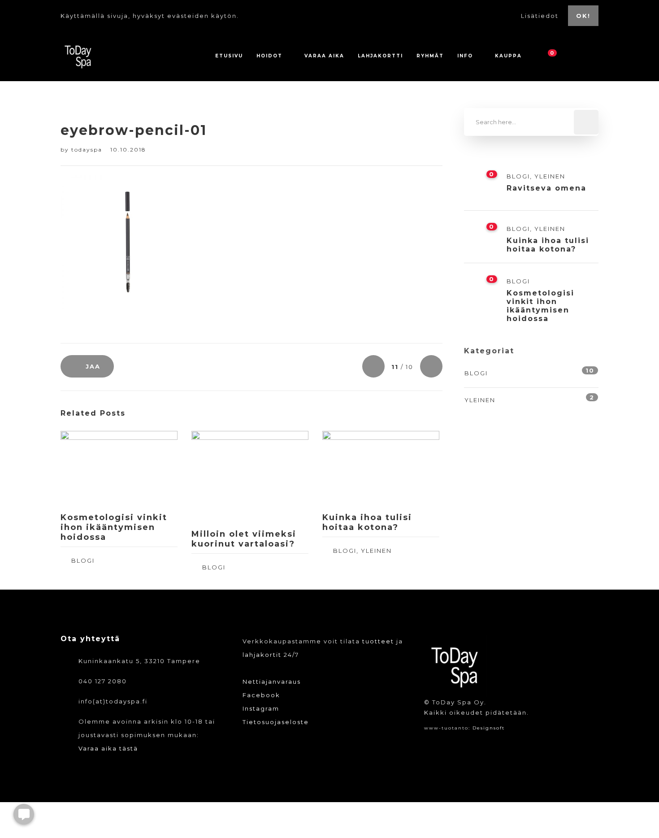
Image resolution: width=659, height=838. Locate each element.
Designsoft (489, 728)
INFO (465, 56)
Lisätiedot (541, 15)
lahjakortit (262, 654)
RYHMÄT (430, 56)
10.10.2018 (128, 149)
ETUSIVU (229, 56)
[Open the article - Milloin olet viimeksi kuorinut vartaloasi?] (220, 476)
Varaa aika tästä (108, 748)
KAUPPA (508, 56)
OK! (583, 15)
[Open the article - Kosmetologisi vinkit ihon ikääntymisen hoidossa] (90, 468)
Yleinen (376, 550)
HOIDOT (269, 56)
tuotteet (378, 641)
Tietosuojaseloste (276, 721)
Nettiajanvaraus (272, 681)
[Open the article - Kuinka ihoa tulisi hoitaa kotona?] (351, 468)
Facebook (261, 695)
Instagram (261, 708)
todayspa (87, 149)
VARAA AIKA (324, 56)
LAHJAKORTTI (380, 56)
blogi (83, 560)
